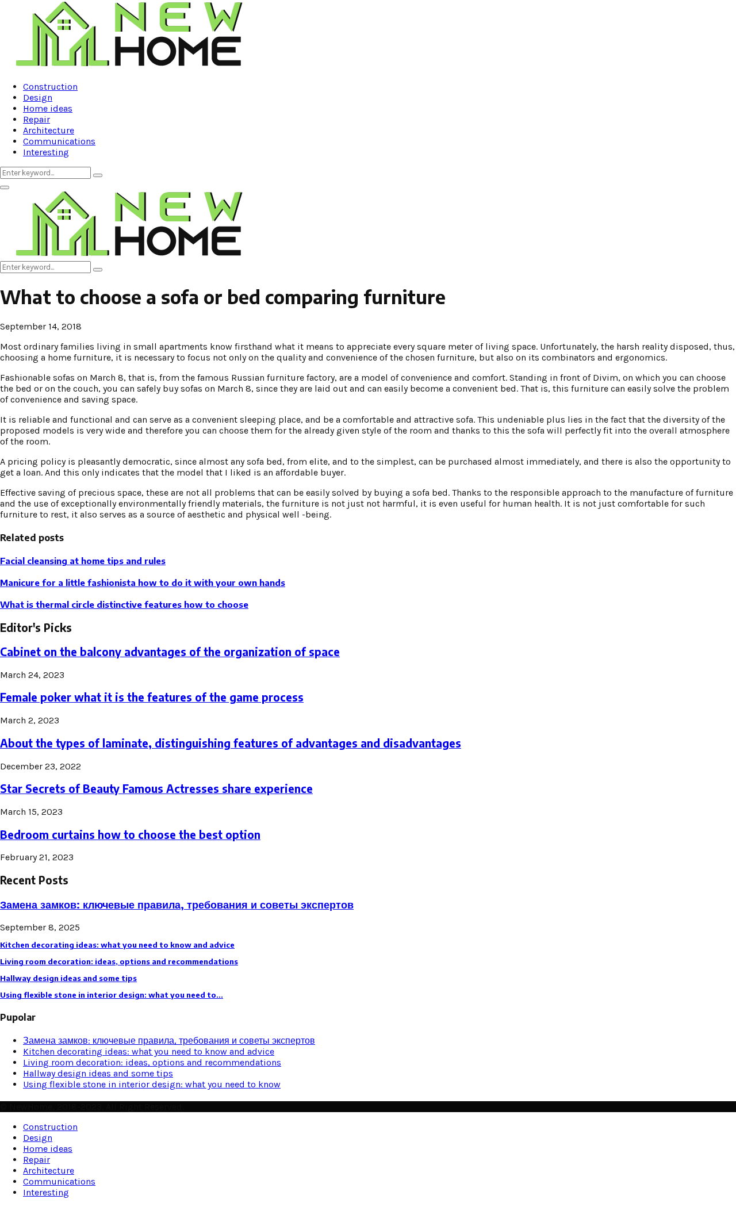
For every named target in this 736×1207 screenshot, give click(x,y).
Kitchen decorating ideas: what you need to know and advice (117, 944)
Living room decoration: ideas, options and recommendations (119, 961)
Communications (59, 141)
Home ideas (47, 108)
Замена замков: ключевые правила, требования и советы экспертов (177, 904)
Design (37, 97)
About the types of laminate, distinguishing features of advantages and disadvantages (230, 743)
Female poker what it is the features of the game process (152, 697)
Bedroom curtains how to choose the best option (130, 834)
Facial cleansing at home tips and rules (83, 560)
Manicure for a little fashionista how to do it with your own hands (142, 582)
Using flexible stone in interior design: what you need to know (152, 1084)
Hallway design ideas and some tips (68, 978)
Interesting (46, 152)
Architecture (48, 130)
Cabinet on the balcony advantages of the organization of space (170, 651)
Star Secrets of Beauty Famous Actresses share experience (156, 788)
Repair (36, 119)
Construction (50, 86)
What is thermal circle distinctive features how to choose (124, 604)
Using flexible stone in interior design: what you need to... (111, 994)
